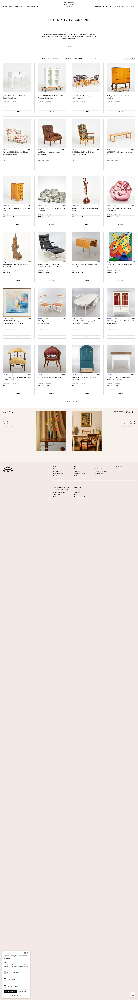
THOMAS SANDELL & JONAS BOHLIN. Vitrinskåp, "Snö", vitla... (51, 97)
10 (76, 401)
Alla (43, 58)
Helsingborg (78, 487)
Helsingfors (77, 492)
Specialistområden (31, 6)
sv (126, 2)
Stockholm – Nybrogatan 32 (62, 487)
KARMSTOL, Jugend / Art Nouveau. (49, 377)
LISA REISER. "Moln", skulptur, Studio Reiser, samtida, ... (119, 209)
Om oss (117, 6)
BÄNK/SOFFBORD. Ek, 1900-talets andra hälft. (120, 153)
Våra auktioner (58, 474)
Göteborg (56, 494)
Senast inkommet (53, 58)
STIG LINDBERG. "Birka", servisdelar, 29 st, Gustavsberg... (52, 209)
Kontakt (109, 6)
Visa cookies (99, 474)
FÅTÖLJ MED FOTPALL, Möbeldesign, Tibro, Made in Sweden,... (15, 153)
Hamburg (77, 490)
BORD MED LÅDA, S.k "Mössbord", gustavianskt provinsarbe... (118, 378)
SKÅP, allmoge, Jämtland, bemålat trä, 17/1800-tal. (84, 378)
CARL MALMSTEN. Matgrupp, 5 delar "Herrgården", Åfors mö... (84, 322)
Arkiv (96, 466)
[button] (16, 995)
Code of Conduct (100, 469)
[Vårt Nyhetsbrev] (132, 994)
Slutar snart (67, 58)
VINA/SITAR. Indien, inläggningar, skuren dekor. (86, 209)
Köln (75, 494)
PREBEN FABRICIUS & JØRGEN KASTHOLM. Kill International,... (48, 266)
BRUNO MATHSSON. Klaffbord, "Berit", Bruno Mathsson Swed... (85, 266)
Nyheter (125, 6)
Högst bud (92, 58)
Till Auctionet (68, 46)
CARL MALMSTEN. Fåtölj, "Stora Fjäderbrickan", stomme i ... (83, 153)
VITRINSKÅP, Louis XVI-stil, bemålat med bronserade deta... (120, 322)
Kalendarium (99, 6)
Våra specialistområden (127, 426)
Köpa (10, 6)
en (129, 2)
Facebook (119, 469)
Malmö (55, 497)
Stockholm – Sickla (59, 492)
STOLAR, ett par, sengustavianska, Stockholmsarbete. (48, 322)
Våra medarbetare (129, 423)
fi (131, 2)
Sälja (5, 6)
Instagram (119, 466)
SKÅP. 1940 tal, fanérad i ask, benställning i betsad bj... (120, 97)
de (134, 2)
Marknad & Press (79, 474)
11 (78, 401)
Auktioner (18, 6)
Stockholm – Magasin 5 (60, 490)
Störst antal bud (80, 58)
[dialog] (16, 974)
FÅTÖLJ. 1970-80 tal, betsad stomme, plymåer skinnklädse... (49, 153)
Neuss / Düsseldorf (80, 497)
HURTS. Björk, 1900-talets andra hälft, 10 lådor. (16, 209)
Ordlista (76, 476)
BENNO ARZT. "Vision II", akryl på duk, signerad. (119, 266)
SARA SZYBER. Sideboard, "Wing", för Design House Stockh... (15, 97)
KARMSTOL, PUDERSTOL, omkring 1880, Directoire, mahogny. (17, 378)
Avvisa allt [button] (23, 991)
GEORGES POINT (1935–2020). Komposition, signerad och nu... (13, 322)
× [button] (27, 952)
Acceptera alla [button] (10, 991)
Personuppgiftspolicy (101, 471)
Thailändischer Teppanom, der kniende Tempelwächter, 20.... (15, 266)
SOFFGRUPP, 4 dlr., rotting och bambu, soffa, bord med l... (84, 97)
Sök (133, 6)
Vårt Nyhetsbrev (8, 426)
